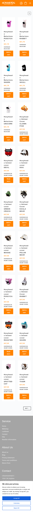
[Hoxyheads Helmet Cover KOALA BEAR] (24, 194)
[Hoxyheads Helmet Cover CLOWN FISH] (24, 108)
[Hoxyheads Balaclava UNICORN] (8, 108)
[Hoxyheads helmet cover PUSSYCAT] (8, 281)
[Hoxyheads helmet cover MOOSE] (8, 237)
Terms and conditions (9, 460)
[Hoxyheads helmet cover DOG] (24, 152)
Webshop (5, 429)
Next (26, 408)
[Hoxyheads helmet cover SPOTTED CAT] (8, 366)
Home (4, 426)
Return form (6, 463)
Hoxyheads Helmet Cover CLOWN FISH (24, 121)
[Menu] (30, 3)
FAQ (3, 437)
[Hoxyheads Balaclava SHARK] (8, 67)
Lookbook (5, 431)
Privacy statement (8, 458)
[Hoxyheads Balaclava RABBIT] (24, 23)
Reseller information (9, 440)
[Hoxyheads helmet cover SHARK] (24, 325)
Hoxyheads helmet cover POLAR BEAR (24, 250)
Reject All (16, 508)
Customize (17, 503)
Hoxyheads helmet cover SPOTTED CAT (8, 379)
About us (5, 452)
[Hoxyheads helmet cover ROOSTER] (8, 325)
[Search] (16, 3)
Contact (4, 434)
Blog (3, 455)
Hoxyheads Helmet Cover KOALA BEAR (24, 206)
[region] (16, 496)
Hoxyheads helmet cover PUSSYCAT (8, 294)
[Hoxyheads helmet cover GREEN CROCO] (8, 194)
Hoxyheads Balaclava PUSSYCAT (8, 36)
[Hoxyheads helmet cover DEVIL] (8, 152)
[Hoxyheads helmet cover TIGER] (24, 366)
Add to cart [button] (8, 53)
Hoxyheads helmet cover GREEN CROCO (8, 206)
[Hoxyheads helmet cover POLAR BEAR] (24, 237)
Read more (8, 180)
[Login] (21, 3)
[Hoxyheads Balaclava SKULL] (24, 67)
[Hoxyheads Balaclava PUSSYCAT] (8, 23)
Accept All (16, 498)
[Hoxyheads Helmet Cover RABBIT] (24, 281)
